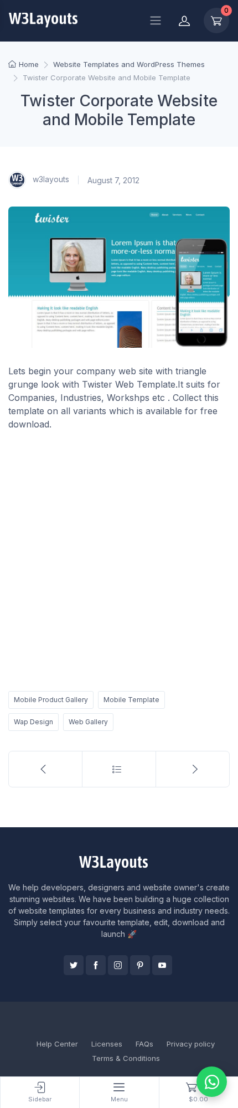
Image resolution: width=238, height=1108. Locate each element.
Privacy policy (191, 1043)
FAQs (144, 1043)
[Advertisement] (119, 559)
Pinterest (140, 965)
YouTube (162, 965)
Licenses (106, 1043)
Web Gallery (88, 722)
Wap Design (33, 722)
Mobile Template (131, 699)
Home (29, 64)
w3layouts (49, 179)
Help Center (57, 1043)
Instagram (118, 965)
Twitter (74, 965)
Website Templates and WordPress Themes (129, 64)
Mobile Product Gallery (51, 699)
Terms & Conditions (126, 1058)
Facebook (96, 965)
